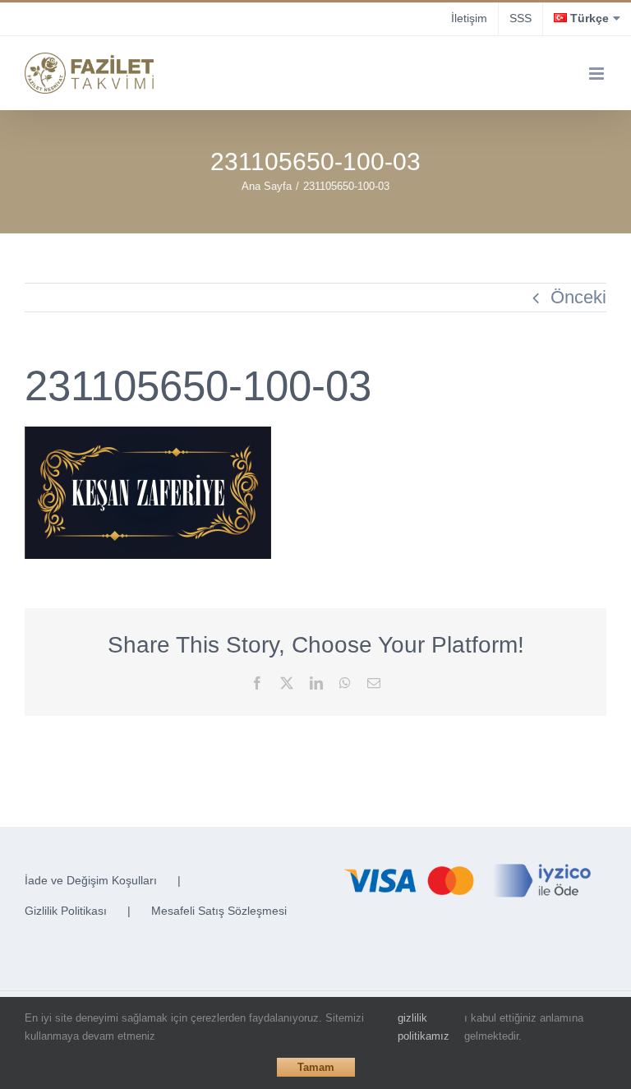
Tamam (315, 1067)
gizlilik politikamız (423, 1027)
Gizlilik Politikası (66, 910)
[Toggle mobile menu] (597, 73)
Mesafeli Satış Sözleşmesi (219, 910)
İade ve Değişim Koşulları (91, 880)
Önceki (578, 297)
